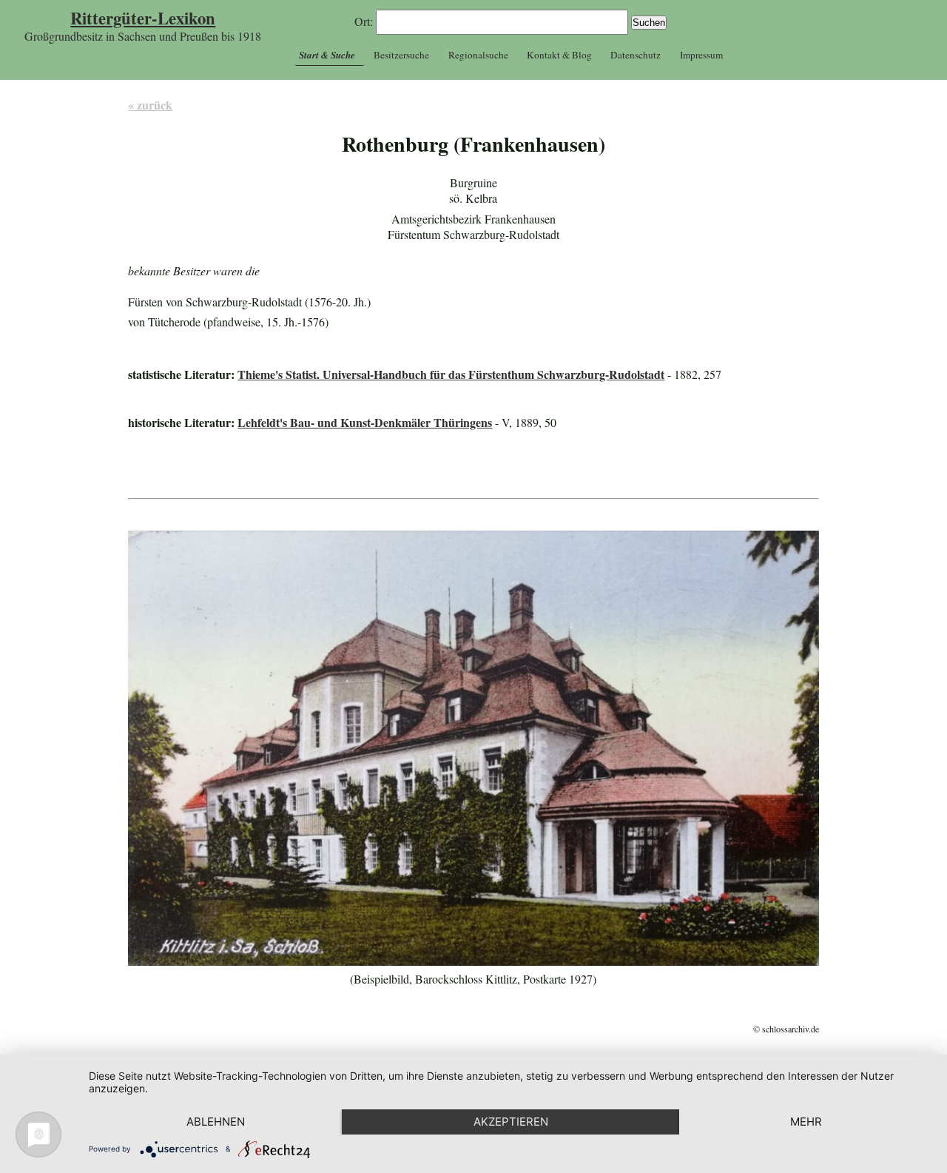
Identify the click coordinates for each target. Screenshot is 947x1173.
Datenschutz (635, 54)
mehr (806, 1122)
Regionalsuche (478, 54)
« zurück (150, 104)
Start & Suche (327, 54)
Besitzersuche (401, 54)
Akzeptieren (511, 1122)
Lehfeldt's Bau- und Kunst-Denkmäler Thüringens (364, 422)
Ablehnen (215, 1122)
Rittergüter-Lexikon (142, 18)
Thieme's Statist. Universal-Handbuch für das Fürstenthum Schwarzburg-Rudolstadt (450, 374)
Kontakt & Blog (559, 54)
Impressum (701, 54)
